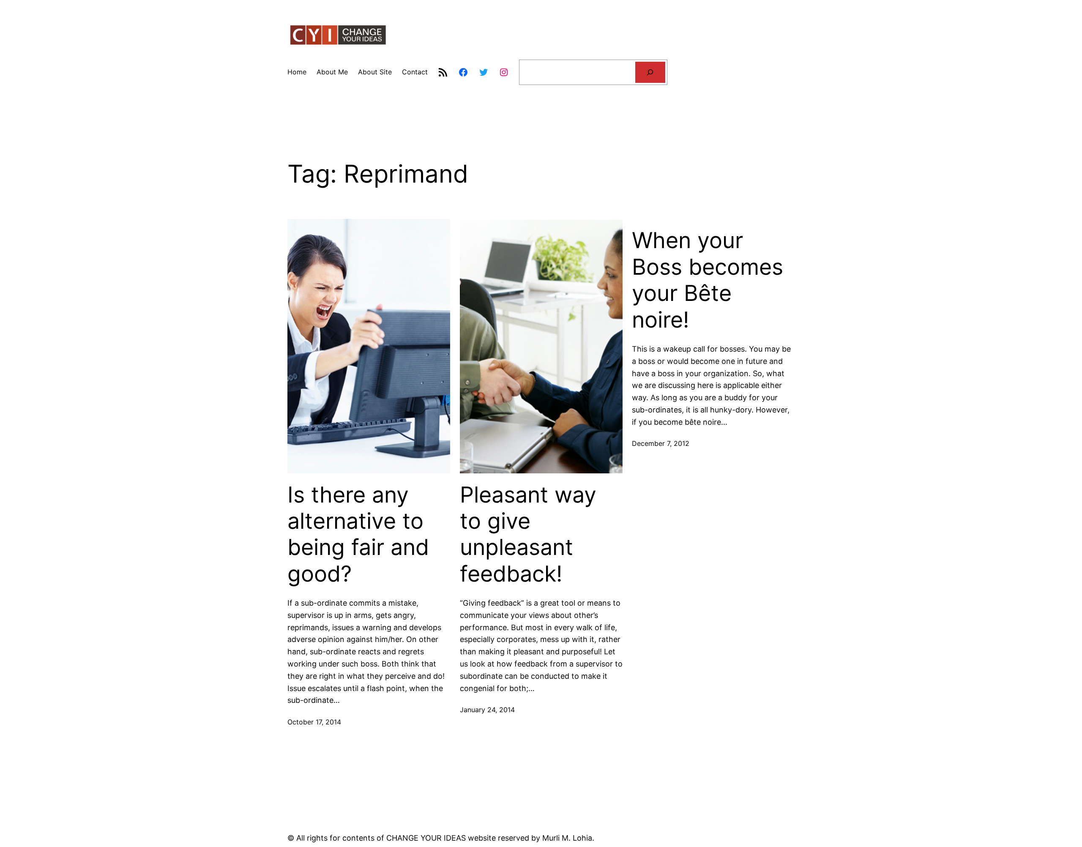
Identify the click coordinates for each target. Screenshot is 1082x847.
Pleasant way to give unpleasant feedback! (528, 534)
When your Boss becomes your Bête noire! (707, 280)
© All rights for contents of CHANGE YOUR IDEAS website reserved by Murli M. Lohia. (440, 837)
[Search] (650, 72)
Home (296, 72)
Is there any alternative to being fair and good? (358, 534)
